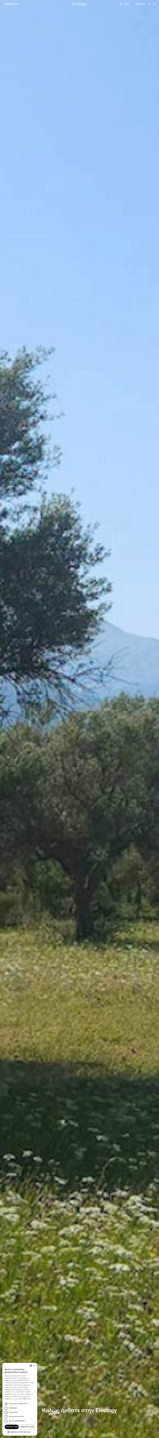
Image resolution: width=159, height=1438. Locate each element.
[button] (20, 1432)
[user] (120, 4)
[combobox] (31, 1366)
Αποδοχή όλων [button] (11, 1427)
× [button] (34, 1366)
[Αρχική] (79, 4)
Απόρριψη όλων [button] (27, 1427)
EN (149, 4)
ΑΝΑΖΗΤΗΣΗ (140, 4)
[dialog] (19, 1399)
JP (154, 4)
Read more (27, 1399)
